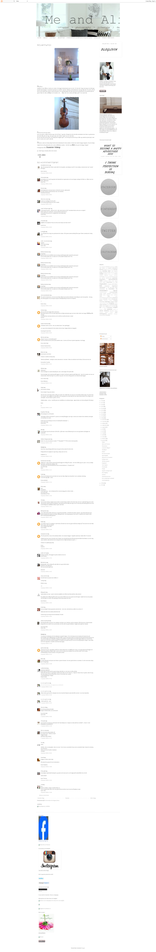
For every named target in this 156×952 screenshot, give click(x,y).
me (106, 287)
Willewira (43, 368)
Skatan (42, 387)
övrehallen (107, 315)
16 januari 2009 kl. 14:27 (46, 506)
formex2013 (102, 276)
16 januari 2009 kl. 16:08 (46, 548)
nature (112, 294)
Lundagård (43, 231)
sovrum (105, 304)
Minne (42, 658)
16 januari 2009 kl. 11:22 (46, 470)
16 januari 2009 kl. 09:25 (46, 247)
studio (103, 306)
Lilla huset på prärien (45, 295)
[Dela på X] (41, 155)
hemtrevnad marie (45, 460)
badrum (110, 268)
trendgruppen (109, 307)
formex (115, 273)
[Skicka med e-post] (38, 155)
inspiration (103, 284)
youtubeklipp (102, 315)
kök (101, 286)
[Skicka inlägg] (40, 156)
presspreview (114, 299)
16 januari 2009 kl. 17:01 (46, 558)
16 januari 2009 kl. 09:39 (46, 347)
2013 (102, 410)
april (103, 434)
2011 (102, 414)
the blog (115, 306)
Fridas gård (43, 771)
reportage (107, 301)
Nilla (42, 429)
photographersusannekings (106, 297)
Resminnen (104, 446)
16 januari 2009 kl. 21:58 (46, 643)
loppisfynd (114, 286)
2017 (102, 402)
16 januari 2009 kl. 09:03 (46, 227)
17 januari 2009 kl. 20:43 (46, 716)
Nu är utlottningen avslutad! (108, 478)
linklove (97, 37)
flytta (109, 273)
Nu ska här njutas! (106, 453)
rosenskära (43, 220)
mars (103, 436)
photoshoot (115, 297)
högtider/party (109, 282)
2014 (102, 408)
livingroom (107, 286)
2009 (102, 418)
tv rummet (108, 309)
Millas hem (43, 352)
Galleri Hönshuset (45, 323)
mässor (108, 294)
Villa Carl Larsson (45, 199)
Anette (42, 474)
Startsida (67, 798)
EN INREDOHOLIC (45, 165)
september (104, 425)
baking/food (114, 268)
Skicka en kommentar (44, 795)
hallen (101, 280)
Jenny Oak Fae (44, 576)
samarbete (104, 303)
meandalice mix (113, 288)
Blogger (83, 948)
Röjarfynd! (104, 463)
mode (101, 294)
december (104, 419)
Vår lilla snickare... (106, 461)
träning (101, 309)
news (101, 296)
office (108, 296)
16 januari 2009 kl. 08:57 (46, 204)
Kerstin (42, 607)
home (39, 37)
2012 (102, 412)
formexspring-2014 (113, 276)
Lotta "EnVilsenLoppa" (46, 208)
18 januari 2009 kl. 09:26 (46, 753)
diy (109, 272)
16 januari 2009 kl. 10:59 (46, 442)
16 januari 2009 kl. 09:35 (46, 332)
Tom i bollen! (105, 465)
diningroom (105, 272)
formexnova (107, 276)
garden (103, 278)
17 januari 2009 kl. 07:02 (46, 678)
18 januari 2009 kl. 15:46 (46, 792)
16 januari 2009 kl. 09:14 (46, 236)
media (101, 293)
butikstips (115, 269)
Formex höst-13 (104, 275)
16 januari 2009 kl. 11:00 (46, 456)
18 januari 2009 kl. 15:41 (46, 780)
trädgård (115, 307)
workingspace (103, 313)
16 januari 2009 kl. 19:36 (46, 602)
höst (114, 282)
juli (103, 429)
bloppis (108, 269)
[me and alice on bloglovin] (44, 883)
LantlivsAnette (44, 668)
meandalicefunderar (103, 292)
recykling (115, 300)
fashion (106, 273)
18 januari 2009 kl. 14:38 (46, 766)
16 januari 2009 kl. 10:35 (46, 425)
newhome (115, 294)
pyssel (101, 300)
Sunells (42, 757)
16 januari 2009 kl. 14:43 (46, 517)
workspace (115, 313)
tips (100, 307)
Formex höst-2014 (113, 275)
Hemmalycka (44, 177)
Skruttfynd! (104, 449)
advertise (61, 37)
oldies (116, 296)
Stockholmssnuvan (106, 476)
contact (53, 37)
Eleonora (43, 188)
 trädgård (102, 266)
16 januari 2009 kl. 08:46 (46, 173)
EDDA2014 (112, 272)
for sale (112, 273)
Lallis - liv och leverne (45, 241)
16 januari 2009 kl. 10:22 (46, 383)
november (104, 421)
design (101, 272)
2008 (102, 483)
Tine (42, 742)
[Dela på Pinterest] (45, 155)
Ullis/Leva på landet (45, 620)
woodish (111, 312)
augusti (104, 427)
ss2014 (108, 304)
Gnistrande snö (44, 534)
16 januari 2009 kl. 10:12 (46, 364)
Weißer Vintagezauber (46, 439)
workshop (110, 313)
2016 (102, 404)
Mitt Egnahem (44, 510)
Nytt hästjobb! (105, 455)
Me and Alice (41, 815)
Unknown (43, 310)
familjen (102, 273)
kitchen (115, 284)
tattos (112, 306)
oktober (104, 423)
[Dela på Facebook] (43, 155)
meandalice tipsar (108, 290)
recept (110, 300)
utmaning (112, 310)
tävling (114, 309)
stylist (110, 306)
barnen (101, 269)
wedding (115, 310)
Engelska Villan (44, 412)
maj (103, 433)
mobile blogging (107, 293)
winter (106, 312)
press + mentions (108, 37)
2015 (102, 406)
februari (104, 438)
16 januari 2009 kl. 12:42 (46, 495)
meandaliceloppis (113, 292)
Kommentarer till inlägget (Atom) (52, 800)
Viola (42, 500)
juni (103, 431)
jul (113, 284)
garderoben (114, 278)
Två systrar (43, 721)
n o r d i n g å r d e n (45, 683)
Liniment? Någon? (106, 447)
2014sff (111, 266)
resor (116, 301)
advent (114, 266)
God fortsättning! (105, 480)
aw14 (107, 268)
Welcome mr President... (107, 457)
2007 (102, 485)
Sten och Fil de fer (106, 444)
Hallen (103, 442)
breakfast (111, 269)
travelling (104, 307)
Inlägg (102, 336)
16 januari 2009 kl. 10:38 (46, 434)
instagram (109, 284)
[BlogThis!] (40, 155)
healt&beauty (105, 280)
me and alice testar (112, 287)
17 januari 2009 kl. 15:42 (46, 686)
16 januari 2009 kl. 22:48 (46, 663)
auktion (103, 268)
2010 (102, 416)
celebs (101, 271)
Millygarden (43, 592)
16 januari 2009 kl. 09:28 (46, 305)
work (116, 312)
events (115, 272)
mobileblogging (114, 293)
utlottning (106, 310)
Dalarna (115, 271)
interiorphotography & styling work (79, 37)
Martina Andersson (45, 251)
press (109, 299)
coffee (112, 271)
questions (105, 300)
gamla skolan (44, 648)
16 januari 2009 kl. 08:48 (46, 183)
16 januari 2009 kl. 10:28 (46, 407)
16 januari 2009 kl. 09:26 (46, 290)
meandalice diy (103, 288)
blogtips (105, 269)
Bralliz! (103, 451)
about (45, 37)
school (107, 303)
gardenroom (108, 278)
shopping (111, 303)
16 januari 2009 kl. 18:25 (46, 571)
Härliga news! (105, 459)
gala (100, 278)
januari (103, 440)
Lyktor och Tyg (44, 553)
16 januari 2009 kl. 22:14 (46, 654)
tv (103, 309)
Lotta (42, 784)
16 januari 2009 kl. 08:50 (46, 194)
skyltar (101, 304)
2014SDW (107, 266)
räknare (40, 891)
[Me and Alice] (43, 839)
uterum (101, 310)
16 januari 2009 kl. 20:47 (46, 630)
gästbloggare (102, 279)
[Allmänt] (41, 937)
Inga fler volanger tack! (107, 470)
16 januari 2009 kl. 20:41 (46, 616)
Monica (42, 486)
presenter (105, 299)
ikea (116, 282)
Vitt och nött (43, 707)
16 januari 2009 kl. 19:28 (46, 588)
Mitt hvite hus (44, 562)
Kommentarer (104, 338)
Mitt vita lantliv (44, 337)
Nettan (42, 521)
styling (107, 306)
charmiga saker (106, 271)
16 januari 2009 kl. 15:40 (46, 529)
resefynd (112, 301)
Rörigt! (103, 468)
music (104, 294)
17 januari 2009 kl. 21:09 (46, 726)
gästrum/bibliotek (113, 279)
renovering (102, 301)
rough (101, 303)
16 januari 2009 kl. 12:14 (46, 482)
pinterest (101, 299)
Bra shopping (105, 472)
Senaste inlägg (41, 798)
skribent (116, 303)
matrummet (102, 287)
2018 (102, 400)
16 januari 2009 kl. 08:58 (46, 216)
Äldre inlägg (93, 798)
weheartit (101, 312)
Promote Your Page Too (43, 840)
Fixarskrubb (104, 467)
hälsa (104, 282)
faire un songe (44, 730)
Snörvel (103, 474)
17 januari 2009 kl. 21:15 (46, 738)
